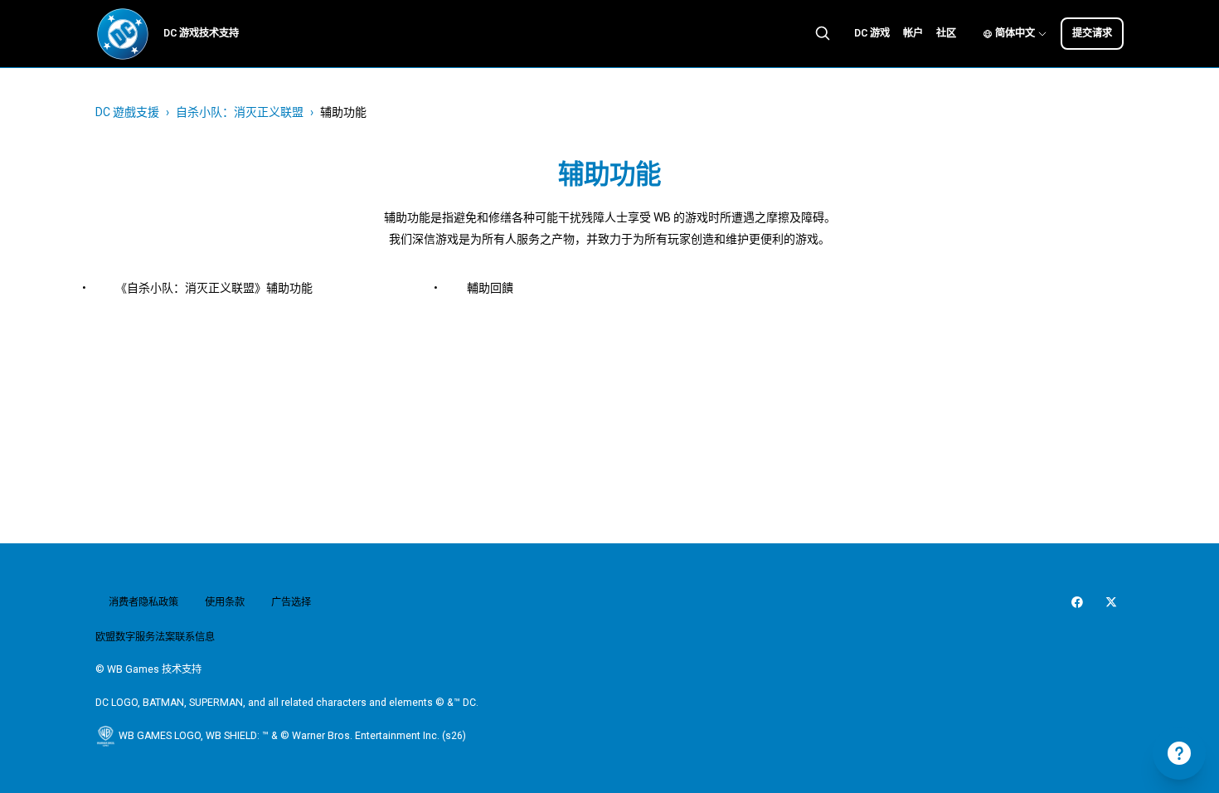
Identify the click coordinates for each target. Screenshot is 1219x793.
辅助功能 (343, 112)
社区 (946, 33)
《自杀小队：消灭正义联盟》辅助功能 (214, 287)
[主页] (122, 34)
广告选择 (291, 602)
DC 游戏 (872, 33)
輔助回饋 (490, 287)
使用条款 (225, 602)
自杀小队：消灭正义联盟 (240, 112)
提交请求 (1092, 33)
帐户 (913, 33)
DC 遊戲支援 (127, 112)
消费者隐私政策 (143, 602)
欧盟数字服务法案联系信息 (155, 637)
